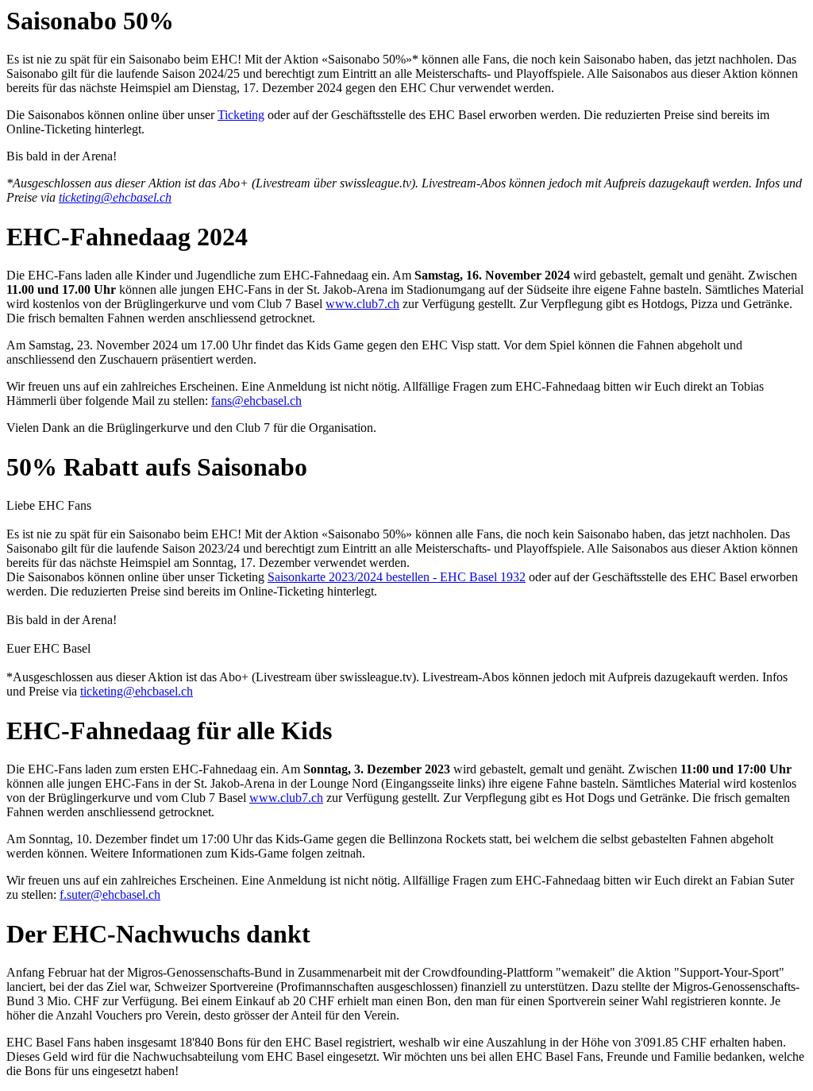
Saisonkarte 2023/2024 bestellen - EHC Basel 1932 (397, 577)
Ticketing (241, 114)
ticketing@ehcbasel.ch (115, 197)
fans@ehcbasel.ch (256, 400)
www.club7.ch (362, 303)
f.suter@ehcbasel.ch (110, 894)
